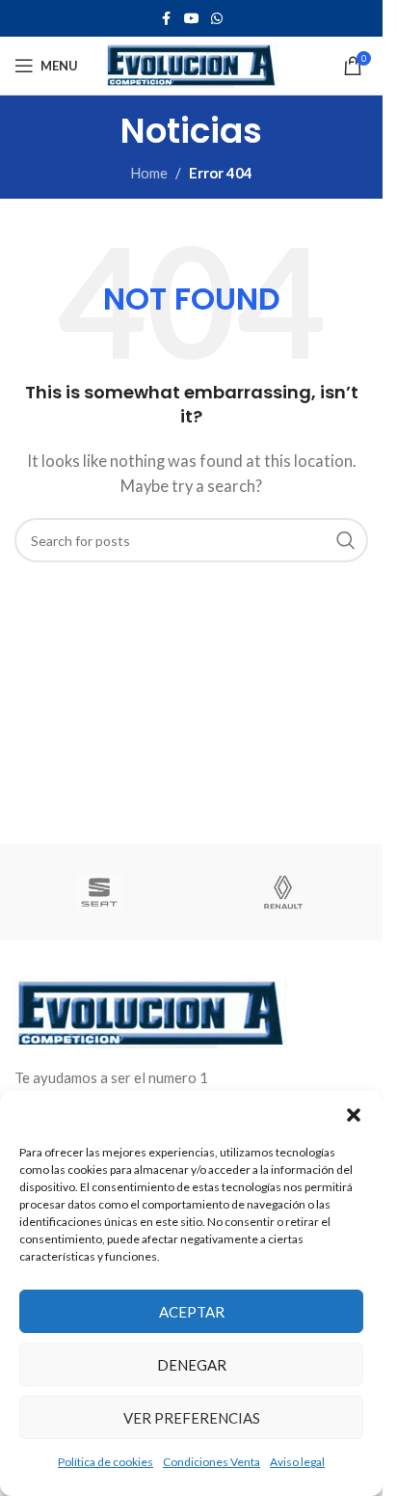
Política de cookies (105, 1462)
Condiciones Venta (211, 1462)
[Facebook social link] (166, 19)
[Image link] (150, 1011)
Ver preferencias (191, 1418)
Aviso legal (297, 1462)
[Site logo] (191, 63)
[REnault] (284, 892)
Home (149, 172)
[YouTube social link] (191, 19)
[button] (353, 1115)
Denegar (191, 1365)
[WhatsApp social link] (216, 19)
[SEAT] (100, 892)
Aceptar (192, 1311)
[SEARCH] (346, 540)
